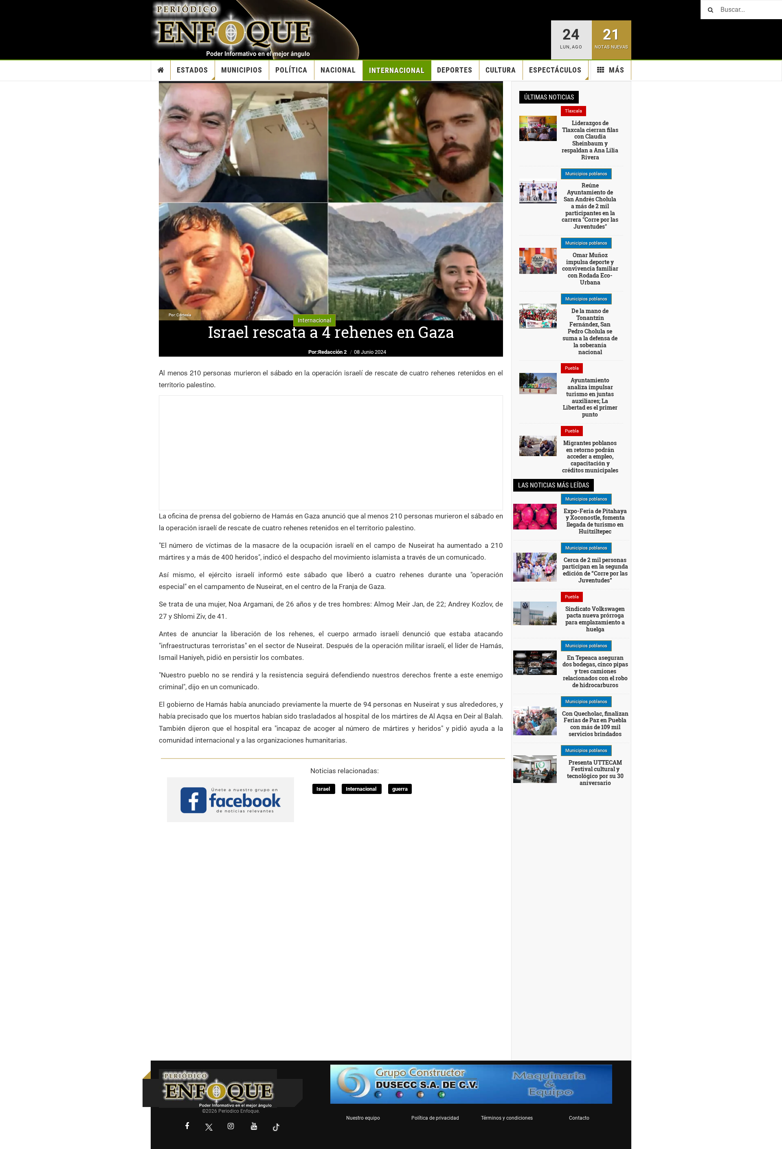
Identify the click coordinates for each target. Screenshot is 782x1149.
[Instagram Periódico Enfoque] (231, 1127)
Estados (192, 70)
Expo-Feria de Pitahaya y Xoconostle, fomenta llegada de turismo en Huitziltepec (595, 521)
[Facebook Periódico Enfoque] (187, 1127)
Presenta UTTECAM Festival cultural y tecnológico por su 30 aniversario (595, 773)
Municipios (241, 70)
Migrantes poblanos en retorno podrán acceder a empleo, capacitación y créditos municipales (590, 456)
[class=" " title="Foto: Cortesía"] (538, 127)
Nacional (338, 70)
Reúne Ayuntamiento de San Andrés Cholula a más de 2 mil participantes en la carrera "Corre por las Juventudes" (590, 205)
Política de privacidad (435, 1118)
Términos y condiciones (507, 1118)
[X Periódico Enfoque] (209, 1127)
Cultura (500, 70)
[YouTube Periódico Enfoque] (254, 1127)
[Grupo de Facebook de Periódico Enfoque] (230, 793)
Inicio (161, 70)
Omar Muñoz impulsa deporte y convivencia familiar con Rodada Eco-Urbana (590, 268)
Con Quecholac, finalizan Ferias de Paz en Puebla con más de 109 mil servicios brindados (595, 724)
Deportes (454, 70)
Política (291, 70)
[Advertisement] (331, 453)
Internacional (397, 70)
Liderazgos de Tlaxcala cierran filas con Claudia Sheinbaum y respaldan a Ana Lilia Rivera (590, 140)
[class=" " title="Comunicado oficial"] (538, 190)
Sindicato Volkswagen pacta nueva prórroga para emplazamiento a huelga (595, 619)
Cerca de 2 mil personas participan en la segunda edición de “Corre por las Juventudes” (595, 570)
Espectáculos (555, 70)
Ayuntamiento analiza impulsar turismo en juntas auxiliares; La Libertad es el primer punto (590, 397)
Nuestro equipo (363, 1118)
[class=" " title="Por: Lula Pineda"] (535, 566)
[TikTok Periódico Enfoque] (276, 1127)
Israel (323, 789)
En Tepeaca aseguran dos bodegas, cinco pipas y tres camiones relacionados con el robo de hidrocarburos (595, 671)
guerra (400, 789)
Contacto (579, 1118)
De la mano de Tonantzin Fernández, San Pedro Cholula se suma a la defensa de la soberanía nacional (589, 331)
